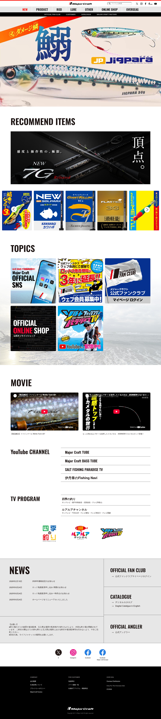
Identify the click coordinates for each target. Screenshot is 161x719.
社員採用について (36, 685)
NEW (25, 9)
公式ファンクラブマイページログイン (133, 576)
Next (147, 209)
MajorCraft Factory (36, 692)
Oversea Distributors (113, 681)
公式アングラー (122, 632)
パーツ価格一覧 (73, 685)
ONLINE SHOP (110, 9)
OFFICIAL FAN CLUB (52, 14)
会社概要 (33, 681)
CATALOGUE (86, 14)
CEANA (109, 689)
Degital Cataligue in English (127, 605)
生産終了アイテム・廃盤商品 (78, 688)
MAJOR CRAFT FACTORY (107, 14)
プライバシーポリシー (37, 688)
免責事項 (71, 681)
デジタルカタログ (123, 602)
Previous (14, 209)
